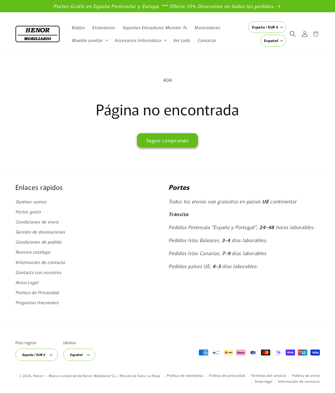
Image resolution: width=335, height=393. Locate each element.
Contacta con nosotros (38, 272)
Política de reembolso (185, 375)
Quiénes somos (31, 201)
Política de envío (306, 375)
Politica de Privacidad (37, 292)
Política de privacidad (227, 375)
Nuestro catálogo (32, 252)
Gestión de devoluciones (40, 232)
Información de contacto (40, 262)
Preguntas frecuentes (37, 302)
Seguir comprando (167, 140)
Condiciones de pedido (38, 242)
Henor (38, 375)
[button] (89, 40)
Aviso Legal (26, 282)
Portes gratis (28, 212)
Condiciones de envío (37, 222)
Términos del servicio (268, 375)
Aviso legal (263, 381)
